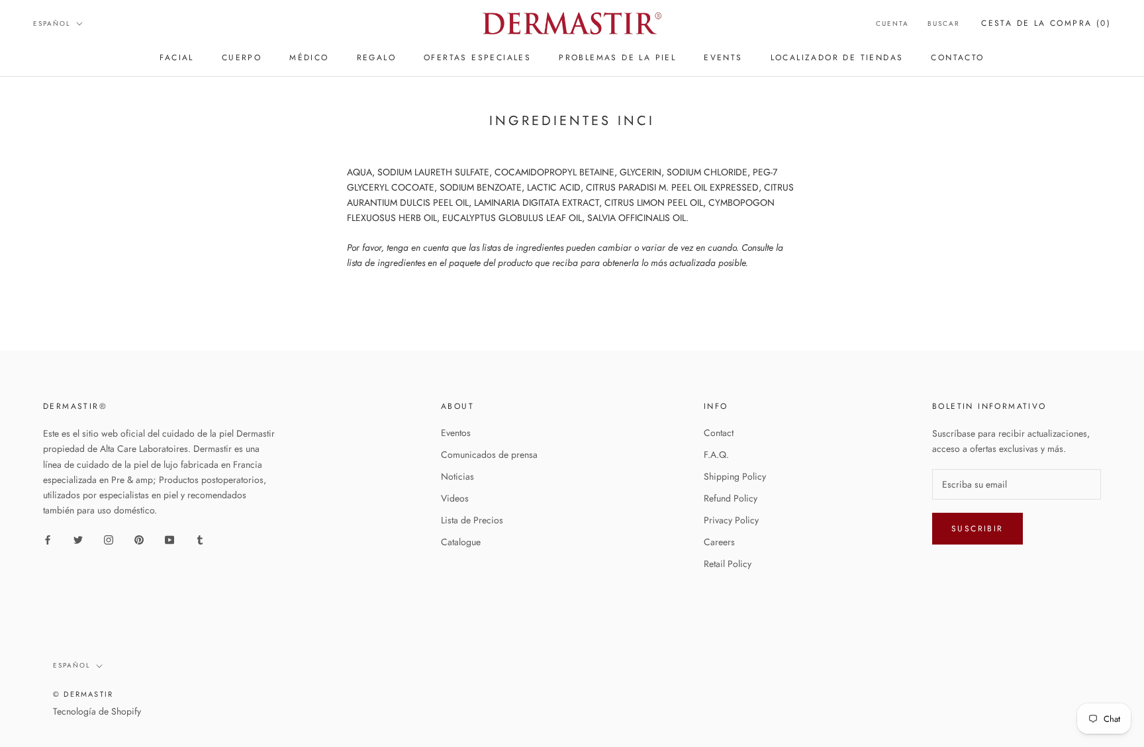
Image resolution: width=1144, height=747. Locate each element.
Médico (308, 58)
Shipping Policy (735, 476)
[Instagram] (108, 539)
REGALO (376, 58)
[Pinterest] (139, 539)
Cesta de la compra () (1046, 23)
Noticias (457, 476)
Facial (176, 58)
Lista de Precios (472, 520)
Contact (719, 432)
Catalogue (461, 542)
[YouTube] (169, 539)
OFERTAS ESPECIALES (477, 58)
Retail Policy (727, 563)
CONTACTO (957, 58)
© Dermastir (83, 694)
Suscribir (977, 529)
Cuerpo (242, 58)
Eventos (456, 432)
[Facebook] (47, 539)
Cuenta (892, 23)
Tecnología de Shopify (97, 711)
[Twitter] (78, 539)
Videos (455, 498)
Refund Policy (730, 498)
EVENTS (723, 58)
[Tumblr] (200, 539)
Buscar (944, 23)
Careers (719, 542)
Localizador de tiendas (837, 58)
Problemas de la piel (617, 58)
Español (52, 23)
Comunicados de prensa (489, 454)
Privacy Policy (731, 520)
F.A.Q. (716, 454)
